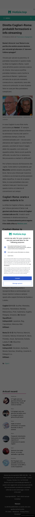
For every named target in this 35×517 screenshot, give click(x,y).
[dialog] (17, 258)
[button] (17, 256)
